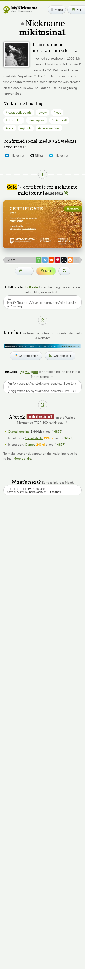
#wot (57, 112)
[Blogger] (70, 260)
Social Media (34, 438)
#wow (43, 112)
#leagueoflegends (19, 112)
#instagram (37, 120)
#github (25, 128)
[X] (64, 260)
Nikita (39, 155)
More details (22, 458)
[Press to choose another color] (42, 346)
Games (30, 444)
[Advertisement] (42, 552)
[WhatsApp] (38, 260)
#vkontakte (14, 120)
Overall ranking (19, 431)
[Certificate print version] (64, 271)
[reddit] (51, 260)
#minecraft (59, 120)
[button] (76, 9)
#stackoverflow (48, 128)
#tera (9, 128)
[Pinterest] (57, 260)
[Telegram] (45, 260)
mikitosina (17, 155)
